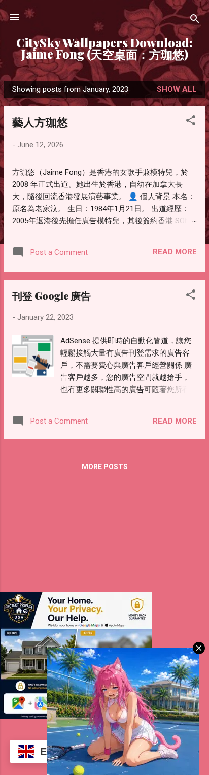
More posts (105, 467)
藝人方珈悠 (40, 122)
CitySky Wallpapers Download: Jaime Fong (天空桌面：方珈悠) (104, 48)
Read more (175, 251)
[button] (191, 122)
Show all (177, 89)
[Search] (195, 20)
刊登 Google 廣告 (51, 295)
